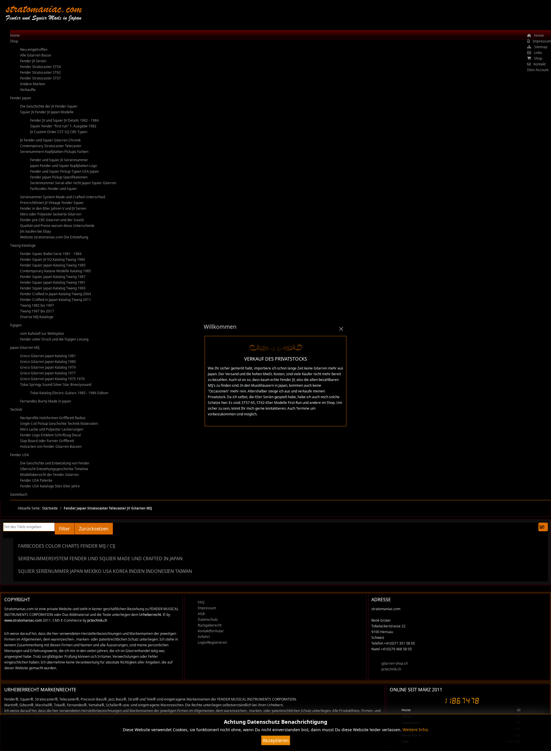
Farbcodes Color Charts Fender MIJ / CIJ (66, 546)
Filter (64, 529)
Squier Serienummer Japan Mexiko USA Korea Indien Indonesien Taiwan (105, 571)
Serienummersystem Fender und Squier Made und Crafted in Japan (100, 558)
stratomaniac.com (44, 8)
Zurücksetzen (93, 529)
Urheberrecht (150, 614)
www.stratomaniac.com (23, 620)
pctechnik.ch (97, 620)
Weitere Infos (415, 729)
